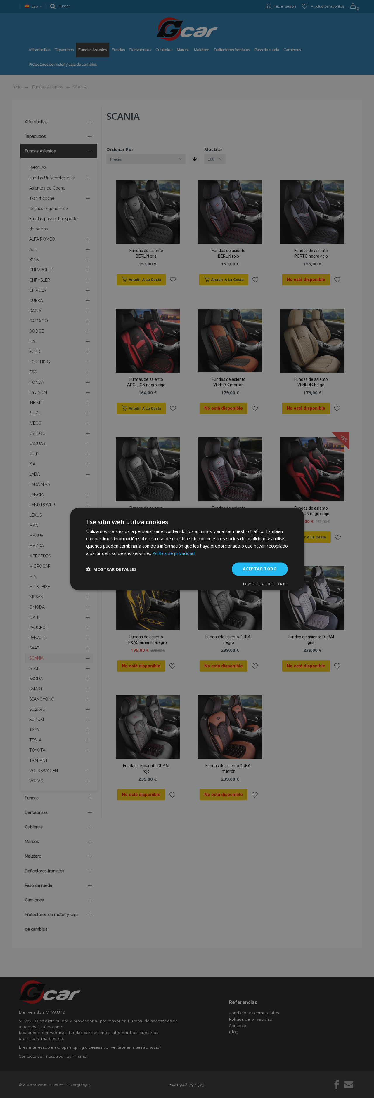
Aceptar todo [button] (260, 569)
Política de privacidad (173, 553)
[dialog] (187, 549)
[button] (111, 569)
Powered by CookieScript (265, 584)
